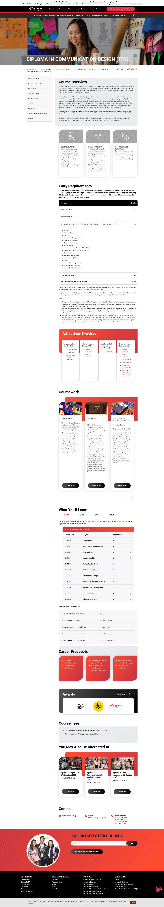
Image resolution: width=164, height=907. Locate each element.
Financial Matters (120, 887)
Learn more (121, 694)
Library (117, 880)
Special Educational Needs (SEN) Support (129, 889)
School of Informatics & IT (92, 891)
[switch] (133, 14)
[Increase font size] (128, 70)
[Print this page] (132, 70)
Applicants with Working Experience (71, 358)
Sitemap (23, 889)
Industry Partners (96, 9)
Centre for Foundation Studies (93, 893)
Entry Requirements (34, 83)
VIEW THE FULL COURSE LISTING (86, 852)
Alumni (70, 9)
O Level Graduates (88, 351)
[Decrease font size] (123, 70)
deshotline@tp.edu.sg (69, 816)
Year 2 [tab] (81, 515)
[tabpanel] (96, 560)
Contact (30, 119)
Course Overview (33, 78)
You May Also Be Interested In (37, 114)
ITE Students (71, 352)
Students (52, 9)
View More (70, 791)
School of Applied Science (92, 880)
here (105, 730)
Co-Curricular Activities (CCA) (124, 884)
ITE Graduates (108, 352)
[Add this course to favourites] (118, 70)
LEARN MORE (70, 485)
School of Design (89, 884)
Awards (30, 103)
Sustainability (96, 15)
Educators (84, 9)
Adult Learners (61, 9)
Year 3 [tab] (96, 515)
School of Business (89, 882)
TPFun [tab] (111, 515)
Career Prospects (33, 98)
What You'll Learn (33, 93)
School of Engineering (90, 887)
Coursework (32, 88)
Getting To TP (25, 882)
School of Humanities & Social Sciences (96, 889)
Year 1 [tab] (66, 515)
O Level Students (72, 350)
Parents (77, 9)
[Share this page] (136, 70)
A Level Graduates (88, 356)
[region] (101, 153)
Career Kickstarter (119, 15)
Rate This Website (27, 891)
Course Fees (32, 108)
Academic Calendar (121, 882)
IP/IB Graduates (127, 362)
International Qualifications (126, 367)
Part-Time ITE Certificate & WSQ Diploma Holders (126, 374)
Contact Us (24, 887)
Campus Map (25, 884)
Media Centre (25, 880)
